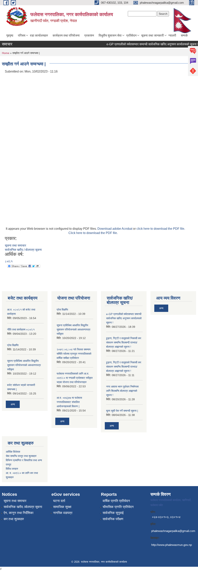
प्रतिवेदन (131, 35)
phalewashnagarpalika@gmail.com (173, 531)
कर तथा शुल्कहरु (14, 519)
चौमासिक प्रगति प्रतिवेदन (118, 507)
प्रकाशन (89, 35)
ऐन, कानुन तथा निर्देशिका (18, 513)
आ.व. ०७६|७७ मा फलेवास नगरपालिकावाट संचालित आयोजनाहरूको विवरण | (69, 402)
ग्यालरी (172, 35)
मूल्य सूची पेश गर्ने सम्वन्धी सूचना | (122, 410)
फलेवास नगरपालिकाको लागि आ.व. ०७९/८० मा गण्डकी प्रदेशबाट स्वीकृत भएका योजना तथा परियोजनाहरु (75, 378)
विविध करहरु (12, 468)
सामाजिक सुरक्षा (62, 507)
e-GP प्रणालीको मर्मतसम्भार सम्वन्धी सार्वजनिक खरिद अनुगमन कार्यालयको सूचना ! (149, 44)
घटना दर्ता (59, 501)
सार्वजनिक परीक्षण (113, 519)
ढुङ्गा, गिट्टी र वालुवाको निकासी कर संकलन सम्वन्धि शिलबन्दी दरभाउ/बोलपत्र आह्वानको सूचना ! (123, 342)
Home (5, 53)
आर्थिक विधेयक (13, 451)
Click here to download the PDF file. (93, 233)
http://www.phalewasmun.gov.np (171, 544)
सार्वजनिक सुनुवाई (113, 513)
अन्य (13, 404)
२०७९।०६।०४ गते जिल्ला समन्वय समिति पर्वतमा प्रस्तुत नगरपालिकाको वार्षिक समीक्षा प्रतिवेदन (74, 353)
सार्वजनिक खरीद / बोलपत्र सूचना (23, 249)
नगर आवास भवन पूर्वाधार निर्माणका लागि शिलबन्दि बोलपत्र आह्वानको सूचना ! (122, 391)
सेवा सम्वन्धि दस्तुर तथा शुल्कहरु (21, 455)
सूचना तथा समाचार (15, 245)
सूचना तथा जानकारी (152, 35)
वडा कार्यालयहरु (39, 35)
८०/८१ (9, 261)
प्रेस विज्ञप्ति (13, 345)
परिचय (21, 35)
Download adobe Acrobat (115, 228)
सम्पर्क (184, 35)
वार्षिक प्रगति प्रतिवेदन (116, 501)
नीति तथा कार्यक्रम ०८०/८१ (21, 329)
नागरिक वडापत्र (62, 513)
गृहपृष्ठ (9, 35)
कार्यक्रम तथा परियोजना (66, 35)
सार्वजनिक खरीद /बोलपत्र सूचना (23, 507)
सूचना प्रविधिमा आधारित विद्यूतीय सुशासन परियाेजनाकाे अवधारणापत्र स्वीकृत (24, 365)
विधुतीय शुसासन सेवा (110, 35)
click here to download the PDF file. (161, 228)
